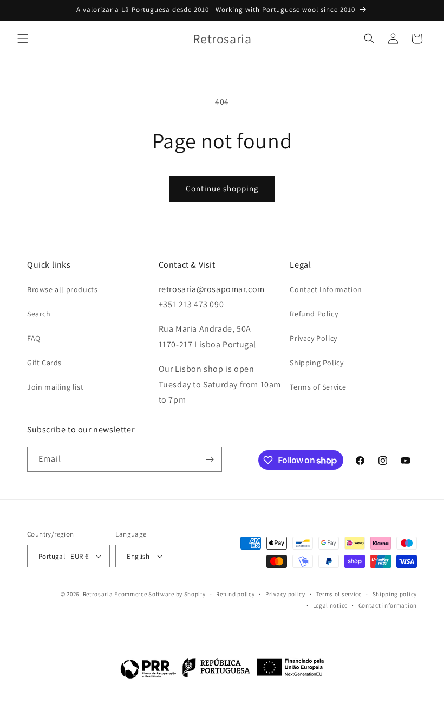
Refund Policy (314, 314)
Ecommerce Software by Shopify (159, 594)
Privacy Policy (313, 338)
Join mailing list (55, 387)
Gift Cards (44, 362)
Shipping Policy (316, 362)
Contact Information (326, 289)
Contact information (387, 605)
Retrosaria (98, 594)
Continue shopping (222, 188)
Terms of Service (318, 387)
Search (39, 314)
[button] (23, 38)
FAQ (34, 338)
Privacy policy (285, 594)
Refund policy (235, 594)
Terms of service (339, 594)
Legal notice (330, 605)
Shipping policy (395, 594)
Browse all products (62, 289)
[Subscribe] (209, 459)
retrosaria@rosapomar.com (212, 289)
